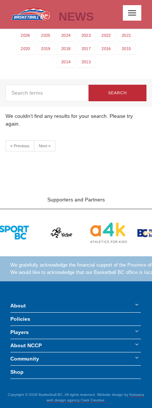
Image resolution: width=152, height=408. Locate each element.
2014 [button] (65, 62)
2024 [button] (65, 35)
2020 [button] (25, 48)
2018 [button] (65, 48)
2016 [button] (106, 48)
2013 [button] (86, 62)
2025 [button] (45, 35)
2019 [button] (45, 48)
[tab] (25, 35)
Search (117, 93)
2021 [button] (126, 35)
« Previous (20, 146)
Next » (45, 146)
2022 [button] (106, 35)
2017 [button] (86, 48)
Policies (20, 319)
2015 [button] (126, 48)
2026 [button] (25, 35)
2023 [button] (86, 35)
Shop (17, 372)
